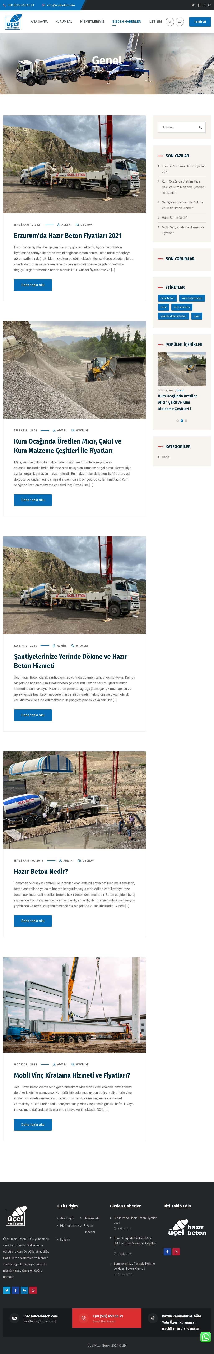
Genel (180, 390)
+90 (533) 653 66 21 (108, 1316)
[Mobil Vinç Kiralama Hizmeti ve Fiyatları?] (74, 1005)
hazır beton (167, 298)
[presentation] (160, 421)
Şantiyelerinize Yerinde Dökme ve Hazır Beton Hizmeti (178, 402)
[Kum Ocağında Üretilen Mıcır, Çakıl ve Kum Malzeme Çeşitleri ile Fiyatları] (74, 370)
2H (124, 1346)
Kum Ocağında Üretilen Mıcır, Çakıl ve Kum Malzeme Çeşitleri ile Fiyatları (183, 187)
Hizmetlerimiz (69, 1226)
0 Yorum (86, 224)
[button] (177, 420)
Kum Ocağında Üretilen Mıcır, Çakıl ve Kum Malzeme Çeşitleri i (135, 1243)
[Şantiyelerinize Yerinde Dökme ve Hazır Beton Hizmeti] (74, 585)
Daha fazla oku (33, 285)
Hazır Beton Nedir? (41, 871)
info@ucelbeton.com (41, 1316)
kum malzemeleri (192, 298)
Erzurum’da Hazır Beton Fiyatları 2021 (67, 235)
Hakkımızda (91, 1218)
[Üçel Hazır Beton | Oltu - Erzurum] (13, 21)
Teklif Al (200, 22)
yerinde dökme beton (173, 316)
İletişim (65, 1239)
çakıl (197, 316)
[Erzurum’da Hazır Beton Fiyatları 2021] (74, 164)
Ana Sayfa (67, 1218)
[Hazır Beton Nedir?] (74, 800)
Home (99, 71)
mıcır (164, 307)
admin (66, 224)
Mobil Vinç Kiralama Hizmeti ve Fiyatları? (72, 1075)
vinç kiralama (182, 307)
